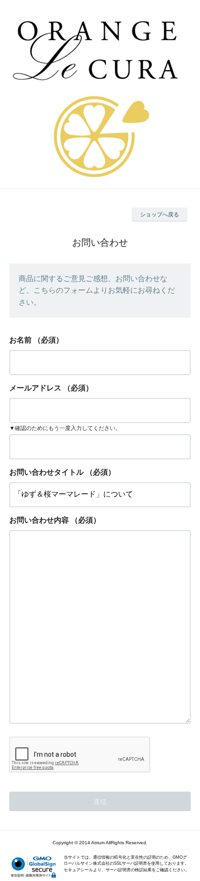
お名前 (20, 340)
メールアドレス (35, 388)
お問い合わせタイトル (46, 472)
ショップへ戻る (159, 214)
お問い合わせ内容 (39, 520)
